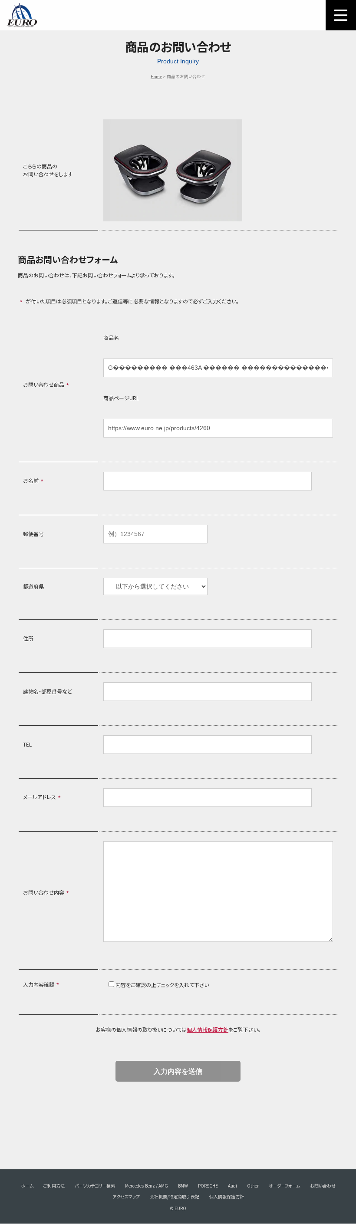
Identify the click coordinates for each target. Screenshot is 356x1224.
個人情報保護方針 (207, 1029)
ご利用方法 (54, 1185)
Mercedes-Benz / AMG (146, 1185)
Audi (232, 1185)
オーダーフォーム (284, 1185)
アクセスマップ (126, 1196)
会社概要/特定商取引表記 (174, 1196)
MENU (341, 15)
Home (156, 76)
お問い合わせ (323, 1185)
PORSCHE (208, 1185)
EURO (21, 15)
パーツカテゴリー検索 (95, 1185)
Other (253, 1185)
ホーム (27, 1185)
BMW (183, 1185)
